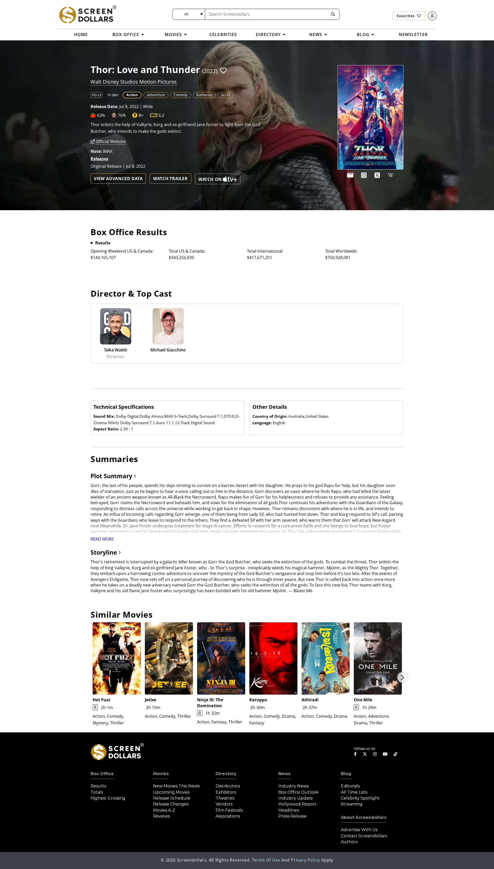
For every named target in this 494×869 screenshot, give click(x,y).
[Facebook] (355, 754)
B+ (141, 115)
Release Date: (104, 106)
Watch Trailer (170, 178)
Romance (204, 94)
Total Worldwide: (341, 251)
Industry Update (295, 798)
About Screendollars (363, 817)
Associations (228, 816)
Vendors (224, 804)
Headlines (288, 810)
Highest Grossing (108, 798)
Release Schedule (171, 798)
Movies (161, 773)
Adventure (156, 94)
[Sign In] (432, 15)
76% (122, 115)
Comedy (181, 94)
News (284, 773)
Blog (346, 773)
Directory (226, 773)
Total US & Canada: (187, 251)
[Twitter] (365, 754)
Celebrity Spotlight (360, 798)
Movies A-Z (164, 810)
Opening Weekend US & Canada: (122, 251)
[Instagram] (364, 175)
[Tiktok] (395, 754)
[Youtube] (385, 754)
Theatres (225, 798)
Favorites (406, 15)
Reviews (161, 816)
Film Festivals (229, 810)
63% (101, 115)
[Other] (350, 175)
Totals (97, 792)
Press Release (292, 816)
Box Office (102, 773)
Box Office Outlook (298, 792)
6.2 (161, 115)
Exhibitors (226, 792)
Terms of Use (266, 860)
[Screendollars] (87, 14)
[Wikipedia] (391, 175)
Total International (265, 251)
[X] (377, 175)
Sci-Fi (225, 94)
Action (132, 94)
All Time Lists (354, 792)
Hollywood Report (297, 804)
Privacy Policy (305, 860)
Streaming (352, 804)
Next (402, 677)
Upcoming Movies (171, 792)
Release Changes (170, 804)
